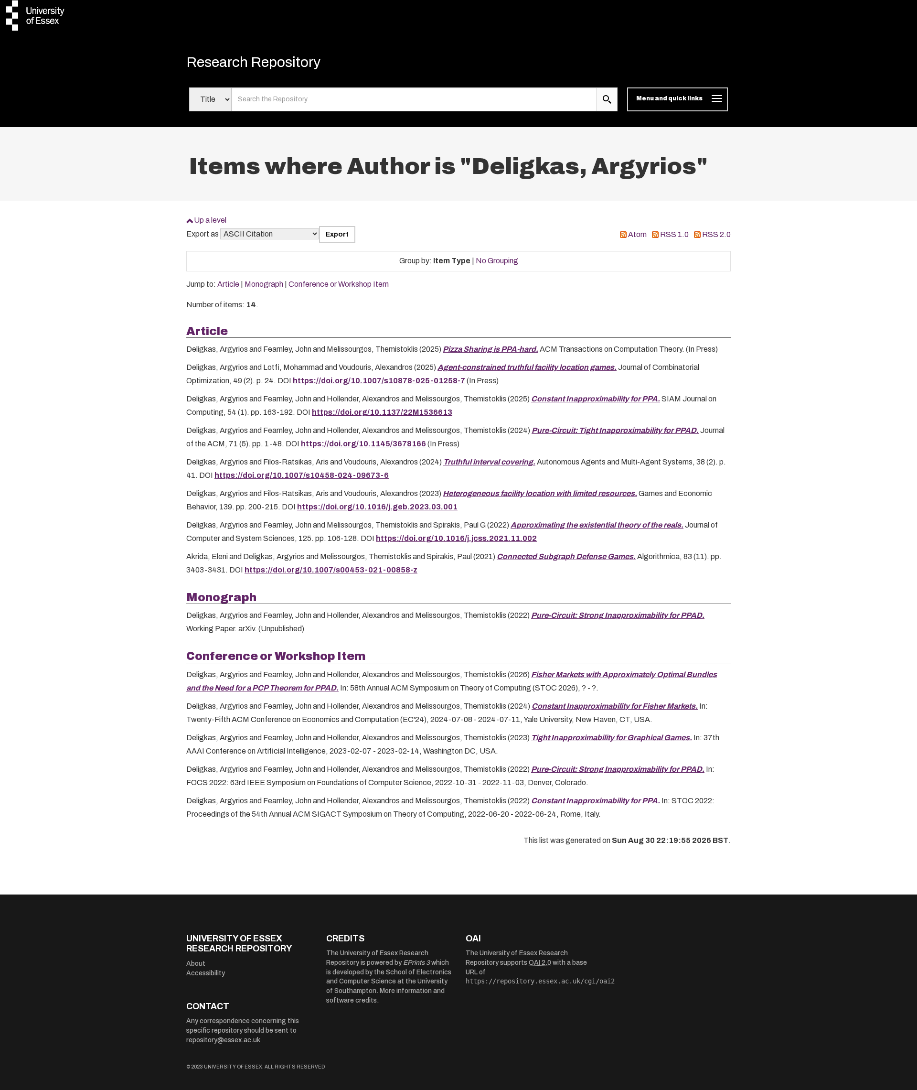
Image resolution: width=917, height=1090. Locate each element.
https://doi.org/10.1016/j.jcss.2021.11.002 (456, 538)
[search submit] (607, 99)
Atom (637, 234)
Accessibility (205, 973)
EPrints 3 (416, 962)
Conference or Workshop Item (338, 284)
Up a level (210, 220)
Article (228, 284)
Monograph (264, 284)
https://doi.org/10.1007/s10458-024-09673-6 (301, 475)
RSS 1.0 (674, 234)
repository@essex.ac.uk (223, 1040)
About (195, 963)
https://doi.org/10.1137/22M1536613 (382, 412)
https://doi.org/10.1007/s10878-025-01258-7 (379, 381)
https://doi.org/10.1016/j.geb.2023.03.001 (377, 507)
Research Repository (253, 62)
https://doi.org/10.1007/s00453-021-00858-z (331, 570)
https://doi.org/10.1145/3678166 (363, 444)
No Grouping (497, 261)
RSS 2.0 (716, 234)
